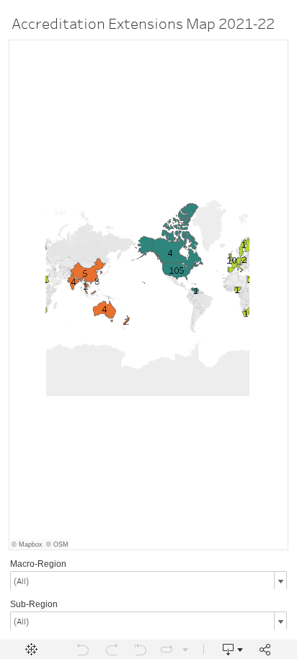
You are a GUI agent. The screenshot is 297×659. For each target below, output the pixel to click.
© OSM (57, 544)
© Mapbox (27, 544)
